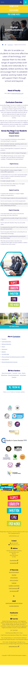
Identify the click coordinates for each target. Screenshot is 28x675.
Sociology (4, 339)
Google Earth (13, 563)
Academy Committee (14, 585)
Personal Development (13, 375)
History (3, 346)
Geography (4, 349)
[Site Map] (5, 44)
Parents (23, 373)
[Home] (2, 44)
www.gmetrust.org (13, 646)
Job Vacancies (13, 591)
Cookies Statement (14, 606)
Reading (4, 351)
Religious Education (6, 344)
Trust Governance (13, 588)
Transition (14, 377)
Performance (4, 375)
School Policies (14, 577)
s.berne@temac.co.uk (17, 93)
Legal (19, 373)
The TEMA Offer (5, 354)
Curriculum (10, 44)
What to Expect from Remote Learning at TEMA (13, 356)
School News (23, 375)
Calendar (14, 583)
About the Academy (7, 373)
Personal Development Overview (9, 362)
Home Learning (5, 359)
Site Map (14, 575)
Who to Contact (14, 580)
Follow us (16, 387)
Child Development (6, 341)
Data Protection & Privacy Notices (14, 603)
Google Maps (13, 560)
